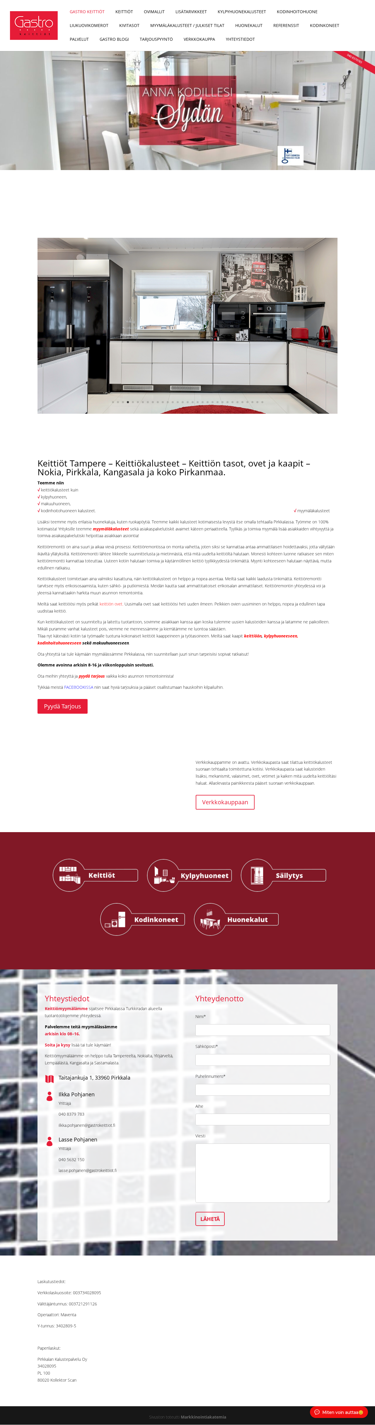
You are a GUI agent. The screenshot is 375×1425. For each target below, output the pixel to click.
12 (168, 402)
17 (193, 402)
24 (227, 402)
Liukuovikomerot (89, 25)
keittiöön (253, 636)
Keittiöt (124, 12)
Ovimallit (154, 12)
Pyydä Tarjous (62, 706)
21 (213, 402)
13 (173, 402)
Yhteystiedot (240, 39)
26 (237, 402)
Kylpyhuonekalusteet (242, 12)
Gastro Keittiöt (87, 12)
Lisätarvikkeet (191, 12)
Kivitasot (129, 25)
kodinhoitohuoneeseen (59, 643)
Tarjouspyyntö (156, 39)
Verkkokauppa (199, 39)
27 (242, 402)
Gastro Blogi (114, 39)
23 (222, 402)
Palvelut (79, 39)
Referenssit (286, 25)
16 (188, 402)
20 (208, 402)
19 (203, 402)
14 (178, 402)
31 (262, 402)
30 (257, 402)
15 (183, 402)
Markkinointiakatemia (203, 1417)
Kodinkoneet (324, 25)
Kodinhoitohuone (297, 12)
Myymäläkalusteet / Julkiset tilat (187, 25)
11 (163, 402)
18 (198, 402)
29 (252, 402)
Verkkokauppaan (225, 802)
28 (247, 402)
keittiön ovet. (111, 604)
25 (232, 402)
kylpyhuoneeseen (280, 636)
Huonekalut (248, 25)
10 (158, 402)
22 (218, 402)
